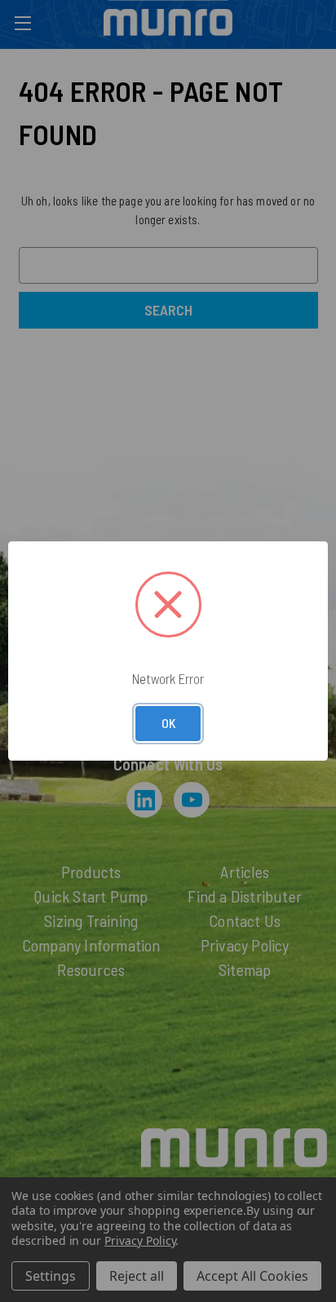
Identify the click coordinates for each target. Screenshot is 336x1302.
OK (168, 722)
